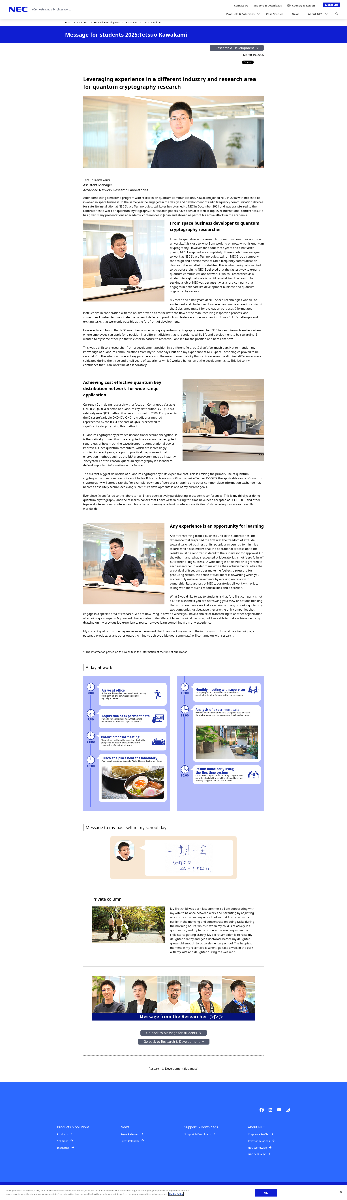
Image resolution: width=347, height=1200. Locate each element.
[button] (242, 14)
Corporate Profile (258, 1134)
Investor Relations (259, 1141)
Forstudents (132, 22)
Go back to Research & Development (171, 1041)
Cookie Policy (176, 1194)
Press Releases (130, 1134)
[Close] (341, 1192)
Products (62, 1134)
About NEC (82, 22)
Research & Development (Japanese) (173, 1069)
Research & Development (107, 22)
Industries (63, 1147)
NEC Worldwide (257, 1147)
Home (68, 22)
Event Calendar (130, 1141)
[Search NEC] (336, 14)
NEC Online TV (256, 1154)
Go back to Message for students (171, 1033)
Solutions (62, 1141)
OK (266, 1193)
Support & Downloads (197, 1134)
